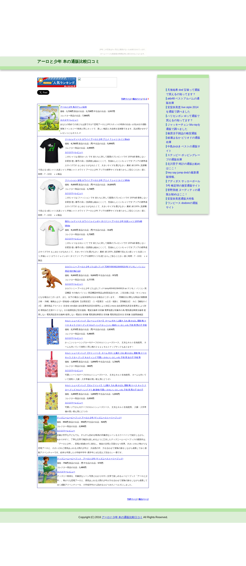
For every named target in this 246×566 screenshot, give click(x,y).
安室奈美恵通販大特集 (180, 198)
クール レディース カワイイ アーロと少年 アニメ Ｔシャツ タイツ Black (97, 139)
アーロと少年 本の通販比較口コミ (68, 61)
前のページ (138, 99)
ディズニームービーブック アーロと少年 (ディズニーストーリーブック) (89, 418)
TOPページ (126, 99)
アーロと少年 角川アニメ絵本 (73, 107)
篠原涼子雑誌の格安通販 (182, 133)
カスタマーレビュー (69, 120)
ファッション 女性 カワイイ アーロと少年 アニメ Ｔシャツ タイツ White (97, 180)
